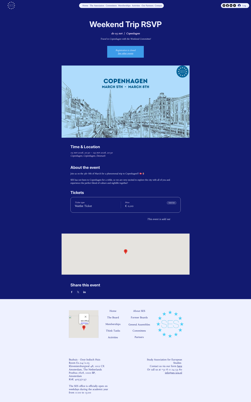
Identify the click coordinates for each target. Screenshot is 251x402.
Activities (113, 337)
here (179, 366)
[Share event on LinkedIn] (84, 292)
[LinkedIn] (231, 5)
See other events (125, 53)
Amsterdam (75, 376)
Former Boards (139, 317)
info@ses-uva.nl (173, 372)
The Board (113, 317)
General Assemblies (139, 324)
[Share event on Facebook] (71, 292)
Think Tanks (113, 330)
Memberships (113, 324)
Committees (139, 330)
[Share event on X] (78, 292)
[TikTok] (234, 5)
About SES (139, 310)
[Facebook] (227, 5)
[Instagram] (224, 5)
